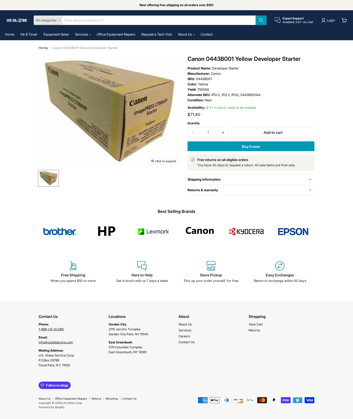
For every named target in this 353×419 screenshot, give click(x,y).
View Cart (256, 324)
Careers (184, 336)
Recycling (112, 398)
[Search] (261, 20)
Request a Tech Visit (156, 34)
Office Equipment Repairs (116, 34)
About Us (185, 34)
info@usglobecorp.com (56, 342)
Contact (207, 34)
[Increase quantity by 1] (223, 132)
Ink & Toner (28, 34)
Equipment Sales (56, 34)
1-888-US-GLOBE (51, 329)
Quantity (194, 123)
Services (82, 34)
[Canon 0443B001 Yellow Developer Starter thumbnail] (48, 178)
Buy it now (251, 146)
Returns (254, 330)
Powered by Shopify (51, 407)
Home (9, 34)
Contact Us (187, 342)
